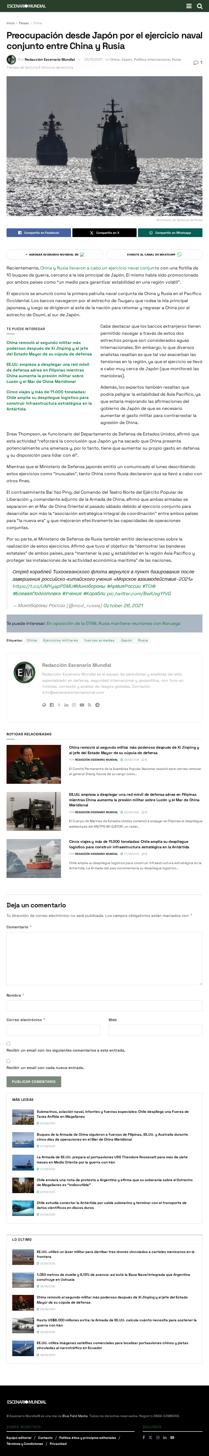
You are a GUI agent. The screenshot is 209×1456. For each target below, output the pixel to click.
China (37, 23)
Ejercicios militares (60, 640)
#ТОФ (149, 586)
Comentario (19, 926)
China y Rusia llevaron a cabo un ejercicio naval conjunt (98, 268)
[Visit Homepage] (27, 6)
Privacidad (58, 1444)
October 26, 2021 (123, 606)
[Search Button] (199, 6)
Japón (126, 59)
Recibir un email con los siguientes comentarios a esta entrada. (66, 1050)
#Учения (72, 594)
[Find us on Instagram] (157, 1437)
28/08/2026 (131, 759)
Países (24, 23)
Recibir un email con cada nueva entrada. (45, 1067)
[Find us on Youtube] (172, 1437)
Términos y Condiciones (25, 1444)
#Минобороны (89, 586)
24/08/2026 (47, 1123)
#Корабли (94, 594)
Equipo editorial (19, 1438)
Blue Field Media (75, 1416)
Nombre (16, 995)
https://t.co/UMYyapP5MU (43, 586)
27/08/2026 (131, 854)
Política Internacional (152, 59)
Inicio (11, 23)
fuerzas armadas (99, 640)
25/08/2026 (47, 1192)
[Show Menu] (189, 6)
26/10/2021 (93, 59)
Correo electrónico (26, 1019)
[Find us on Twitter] (150, 1437)
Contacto (45, 1438)
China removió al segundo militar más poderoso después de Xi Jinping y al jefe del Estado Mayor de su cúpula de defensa (49, 348)
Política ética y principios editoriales (87, 1438)
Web (113, 1019)
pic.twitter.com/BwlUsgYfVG (139, 594)
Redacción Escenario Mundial (50, 59)
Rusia (176, 59)
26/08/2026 (47, 1214)
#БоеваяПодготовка (37, 594)
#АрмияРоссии (124, 586)
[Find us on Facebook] (144, 1437)
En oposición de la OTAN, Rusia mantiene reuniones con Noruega (113, 623)
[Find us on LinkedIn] (165, 1437)
